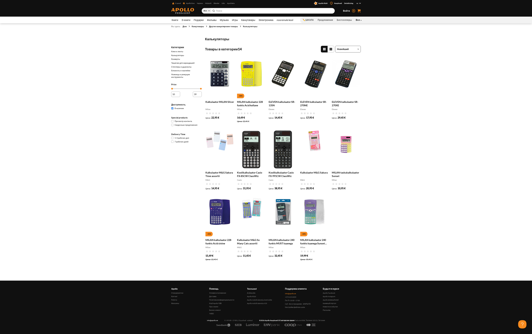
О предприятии (177, 293)
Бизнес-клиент (215, 310)
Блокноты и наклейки (180, 70)
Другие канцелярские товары (223, 26)
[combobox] (268, 11)
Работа (174, 300)
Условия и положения (217, 293)
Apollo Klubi (251, 296)
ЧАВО (211, 314)
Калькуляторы (250, 26)
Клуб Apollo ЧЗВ (215, 303)
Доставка (212, 296)
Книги (175, 19)
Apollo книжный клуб (331, 300)
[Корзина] (359, 11)
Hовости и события (330, 307)
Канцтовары (248, 19)
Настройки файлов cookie (295, 307)
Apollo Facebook (329, 293)
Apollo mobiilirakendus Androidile (259, 300)
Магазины (175, 303)
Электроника (266, 19)
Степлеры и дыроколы (181, 67)
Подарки (199, 19)
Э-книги (185, 19)
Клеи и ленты (177, 51)
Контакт (174, 296)
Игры (235, 19)
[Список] (331, 49)
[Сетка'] (324, 49)
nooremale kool (285, 19)
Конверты (175, 59)
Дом (185, 26)
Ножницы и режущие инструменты (180, 75)
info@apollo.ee (290, 293)
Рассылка (326, 310)
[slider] (172, 89)
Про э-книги (213, 307)
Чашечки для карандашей (183, 63)
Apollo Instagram (329, 296)
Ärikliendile (251, 293)
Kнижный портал (329, 303)
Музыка (224, 19)
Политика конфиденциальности (221, 300)
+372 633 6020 (290, 297)
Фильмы (212, 19)
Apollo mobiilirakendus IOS (257, 303)
